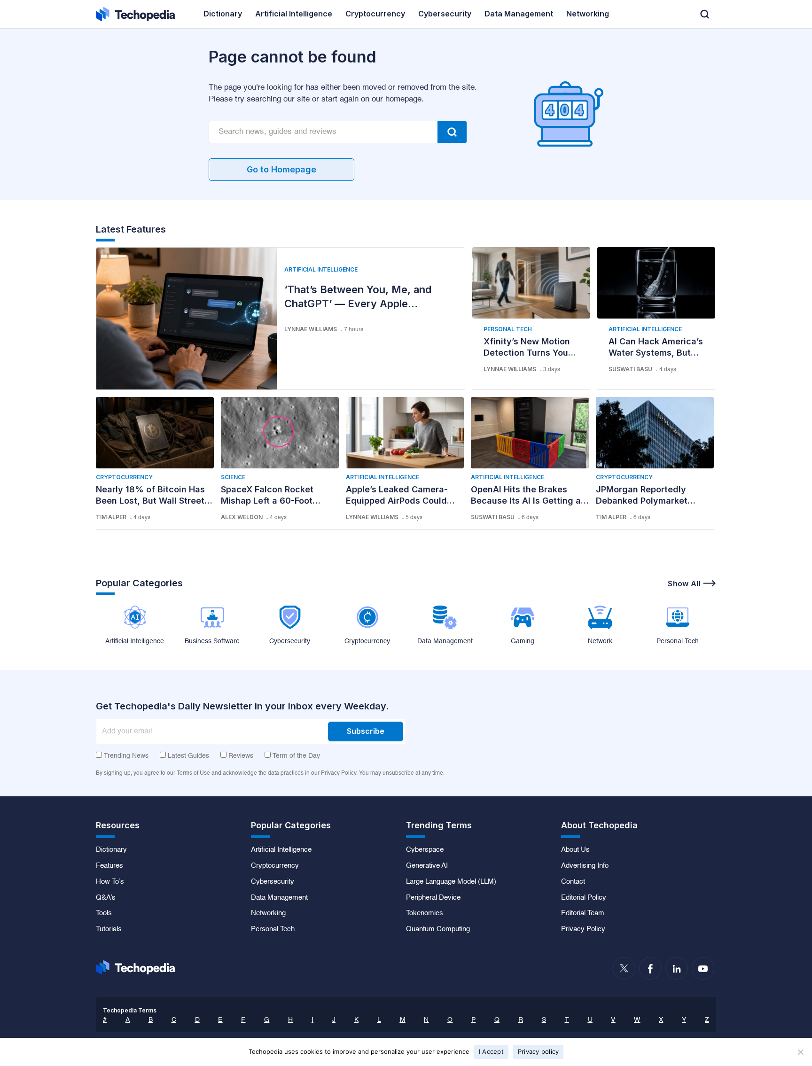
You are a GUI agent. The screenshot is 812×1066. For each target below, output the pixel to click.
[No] (800, 1052)
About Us (575, 850)
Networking (268, 913)
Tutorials (109, 929)
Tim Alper (111, 517)
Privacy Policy (583, 929)
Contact (573, 882)
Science (233, 477)
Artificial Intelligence (321, 269)
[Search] (452, 132)
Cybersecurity (272, 882)
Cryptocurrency (124, 477)
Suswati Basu (630, 369)
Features (109, 866)
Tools (104, 913)
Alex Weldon (242, 517)
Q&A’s (106, 898)
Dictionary (111, 850)
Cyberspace (425, 850)
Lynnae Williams (310, 329)
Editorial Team (582, 913)
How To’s (110, 882)
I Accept (491, 1051)
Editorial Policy (583, 898)
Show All (684, 583)
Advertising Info (585, 866)
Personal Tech (508, 329)
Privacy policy (538, 1051)
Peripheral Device (433, 898)
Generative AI (427, 866)
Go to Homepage (281, 169)
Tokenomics (424, 913)
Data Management (279, 898)
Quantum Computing (438, 929)
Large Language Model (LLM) (451, 882)
